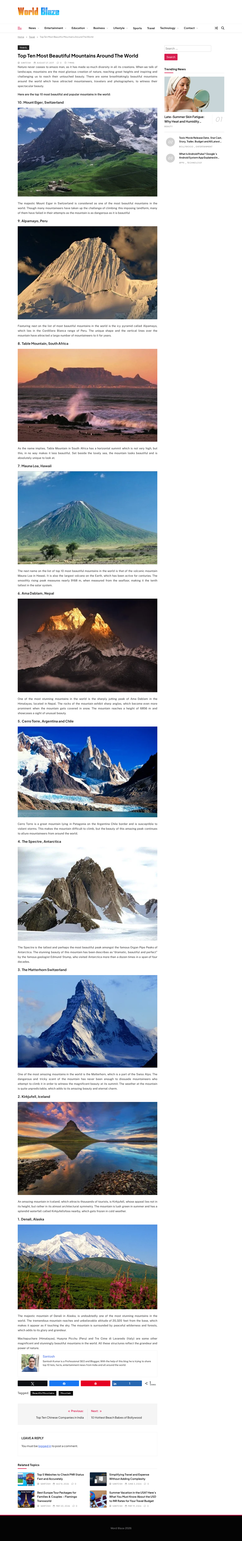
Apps (181, 163)
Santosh (26, 63)
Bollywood (186, 146)
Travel (151, 28)
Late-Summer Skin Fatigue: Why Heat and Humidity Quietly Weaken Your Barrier (184, 121)
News (32, 28)
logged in (44, 1446)
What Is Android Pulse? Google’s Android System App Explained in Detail (198, 157)
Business (99, 28)
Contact (189, 28)
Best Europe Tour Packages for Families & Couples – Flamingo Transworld (57, 1496)
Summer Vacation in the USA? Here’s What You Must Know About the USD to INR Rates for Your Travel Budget (132, 1496)
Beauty (168, 126)
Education (78, 28)
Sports (137, 28)
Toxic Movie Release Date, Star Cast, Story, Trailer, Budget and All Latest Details (200, 141)
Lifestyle (119, 28)
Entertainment (53, 28)
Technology (167, 28)
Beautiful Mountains (43, 1393)
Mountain (66, 1393)
